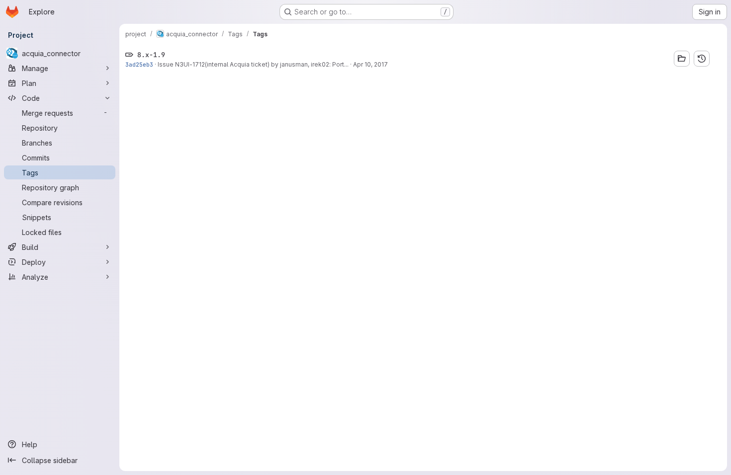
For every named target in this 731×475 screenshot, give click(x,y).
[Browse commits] (702, 59)
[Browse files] (682, 59)
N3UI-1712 (190, 64)
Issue (166, 64)
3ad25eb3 (139, 64)
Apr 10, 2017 (370, 64)
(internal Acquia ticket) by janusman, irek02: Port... (277, 64)
